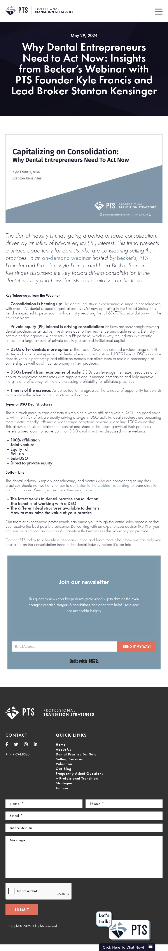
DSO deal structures (87, 431)
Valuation (64, 764)
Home (61, 744)
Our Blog (63, 768)
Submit (21, 909)
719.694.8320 (19, 754)
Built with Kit (84, 661)
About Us (63, 749)
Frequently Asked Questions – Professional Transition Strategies (79, 778)
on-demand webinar (66, 258)
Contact (12, 540)
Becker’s (126, 258)
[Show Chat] (150, 947)
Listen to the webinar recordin (102, 485)
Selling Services (69, 759)
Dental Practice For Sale (76, 754)
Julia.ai (62, 788)
